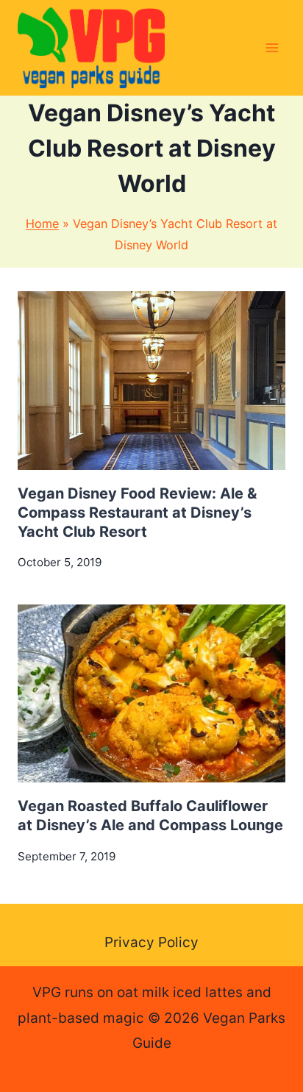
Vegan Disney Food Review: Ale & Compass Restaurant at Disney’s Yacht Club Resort (137, 512)
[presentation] (151, 380)
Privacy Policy (151, 942)
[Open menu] (271, 47)
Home (42, 223)
